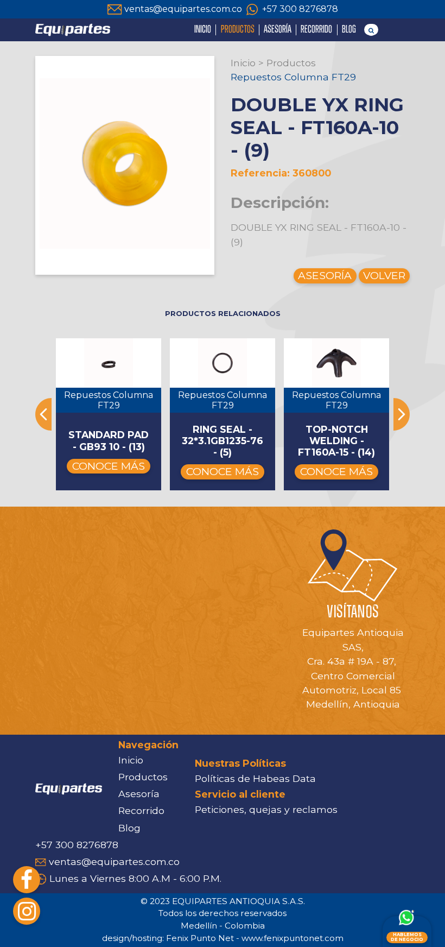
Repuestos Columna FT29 (293, 77)
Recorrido (141, 810)
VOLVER (384, 275)
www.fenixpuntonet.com (292, 938)
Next (401, 414)
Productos (291, 62)
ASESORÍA (277, 29)
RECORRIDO (316, 29)
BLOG (349, 29)
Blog (129, 828)
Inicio (243, 62)
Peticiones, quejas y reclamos (266, 809)
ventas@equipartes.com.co (183, 9)
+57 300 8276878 (300, 9)
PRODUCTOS (238, 29)
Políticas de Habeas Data (255, 778)
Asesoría (139, 793)
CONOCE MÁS (108, 465)
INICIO (202, 29)
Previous (43, 414)
